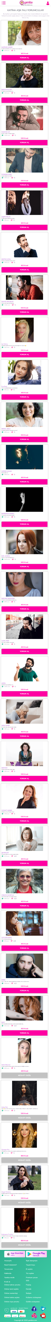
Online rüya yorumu (11, 1302)
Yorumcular (8, 1269)
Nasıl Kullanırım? (10, 1265)
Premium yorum (32, 1277)
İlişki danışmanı (31, 1261)
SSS (27, 1280)
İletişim (28, 1293)
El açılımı (29, 1269)
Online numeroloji (11, 1293)
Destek (28, 1289)
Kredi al (7, 1282)
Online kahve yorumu (12, 1285)
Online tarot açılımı (11, 1289)
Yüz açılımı (30, 1273)
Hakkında (7, 1273)
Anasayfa (8, 1261)
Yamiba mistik (9, 1277)
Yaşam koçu (30, 1265)
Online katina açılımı (11, 1297)
